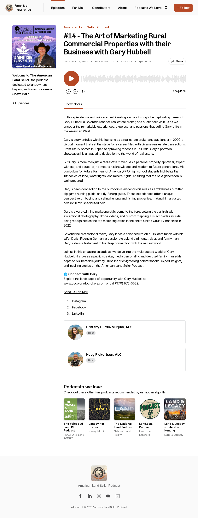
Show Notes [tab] (73, 104)
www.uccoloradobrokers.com (84, 283)
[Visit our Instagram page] (99, 496)
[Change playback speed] (83, 91)
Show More (20, 94)
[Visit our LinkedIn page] (90, 496)
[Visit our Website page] (117, 496)
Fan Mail (78, 8)
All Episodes (20, 103)
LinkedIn (78, 313)
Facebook (79, 307)
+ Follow (183, 8)
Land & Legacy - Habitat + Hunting (174, 427)
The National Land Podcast (123, 425)
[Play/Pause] (71, 78)
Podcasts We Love (148, 8)
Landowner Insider (96, 425)
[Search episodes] (166, 7)
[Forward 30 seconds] (75, 91)
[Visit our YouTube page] (108, 496)
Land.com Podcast (146, 425)
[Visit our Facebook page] (80, 496)
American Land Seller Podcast (23, 7)
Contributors (101, 8)
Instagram (79, 301)
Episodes (58, 8)
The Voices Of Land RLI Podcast (73, 427)
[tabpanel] (125, 217)
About (122, 8)
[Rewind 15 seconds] (68, 91)
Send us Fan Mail (76, 292)
